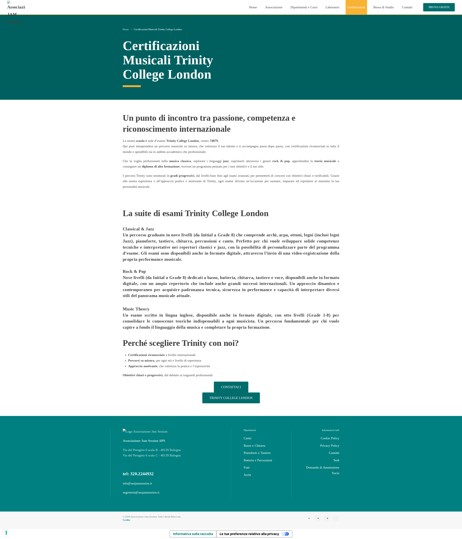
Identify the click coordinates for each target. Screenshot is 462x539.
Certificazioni (356, 7)
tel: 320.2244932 (138, 473)
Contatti (407, 7)
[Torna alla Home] (16, 13)
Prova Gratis (439, 7)
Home (253, 7)
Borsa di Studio (383, 7)
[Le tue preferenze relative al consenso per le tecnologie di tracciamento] (6, 532)
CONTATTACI (231, 387)
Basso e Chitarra (254, 445)
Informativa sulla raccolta (193, 534)
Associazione (273, 7)
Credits (126, 520)
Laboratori (332, 7)
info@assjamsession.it (137, 483)
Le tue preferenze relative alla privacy (249, 534)
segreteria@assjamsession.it (141, 492)
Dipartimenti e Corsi (304, 7)
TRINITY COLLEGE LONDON (231, 398)
